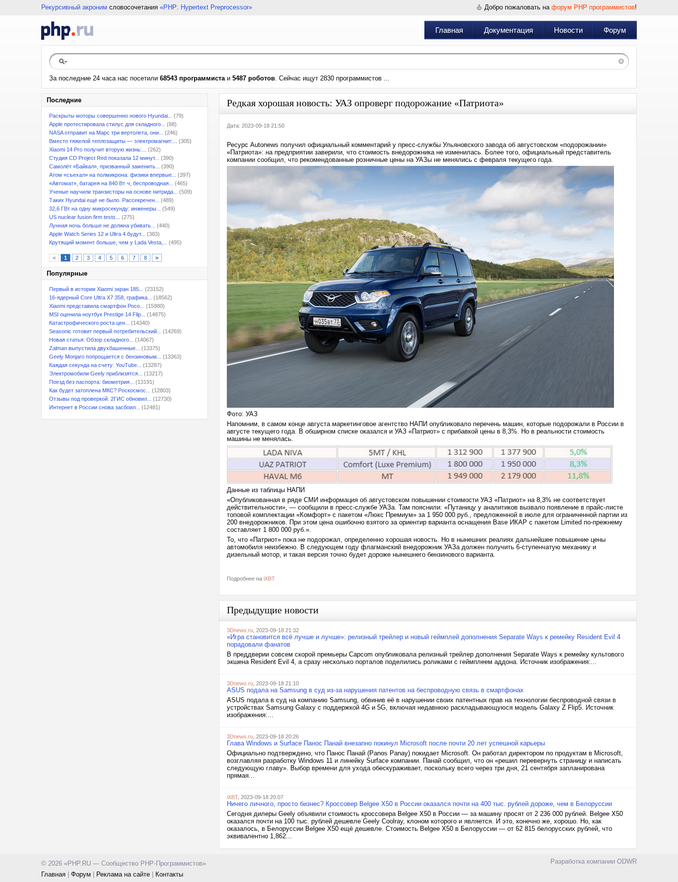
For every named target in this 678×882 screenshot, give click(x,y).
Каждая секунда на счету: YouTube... (95, 365)
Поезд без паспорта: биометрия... (91, 382)
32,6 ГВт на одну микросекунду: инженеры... (105, 209)
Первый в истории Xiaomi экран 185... (96, 289)
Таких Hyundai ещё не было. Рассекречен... (104, 200)
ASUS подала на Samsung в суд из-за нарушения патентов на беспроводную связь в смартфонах (375, 690)
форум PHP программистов (593, 7)
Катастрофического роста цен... (89, 323)
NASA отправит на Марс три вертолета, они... (106, 133)
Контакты (169, 874)
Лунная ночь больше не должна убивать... (102, 225)
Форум (615, 30)
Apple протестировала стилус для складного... (107, 124)
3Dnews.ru (240, 630)
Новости (568, 30)
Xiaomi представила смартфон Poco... (96, 306)
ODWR (627, 861)
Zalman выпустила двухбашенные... (94, 348)
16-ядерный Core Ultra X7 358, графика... (100, 297)
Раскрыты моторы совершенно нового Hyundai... (110, 116)
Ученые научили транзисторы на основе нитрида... (113, 192)
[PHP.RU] (67, 30)
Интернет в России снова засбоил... (94, 407)
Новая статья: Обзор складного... (91, 340)
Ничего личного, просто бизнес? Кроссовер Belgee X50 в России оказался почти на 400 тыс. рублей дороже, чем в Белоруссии (419, 804)
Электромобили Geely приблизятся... (95, 373)
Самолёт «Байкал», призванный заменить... (104, 166)
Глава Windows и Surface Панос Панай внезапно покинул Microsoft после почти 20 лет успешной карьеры (386, 743)
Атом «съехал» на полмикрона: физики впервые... (112, 175)
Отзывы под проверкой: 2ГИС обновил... (100, 399)
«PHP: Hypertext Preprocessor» (206, 7)
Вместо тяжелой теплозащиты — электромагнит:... (113, 141)
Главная (449, 30)
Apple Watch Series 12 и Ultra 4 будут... (97, 234)
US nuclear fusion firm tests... (84, 217)
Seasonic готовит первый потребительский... (105, 331)
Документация (508, 30)
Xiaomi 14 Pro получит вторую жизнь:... (97, 149)
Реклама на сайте (123, 874)
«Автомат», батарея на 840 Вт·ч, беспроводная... (111, 183)
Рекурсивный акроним (74, 7)
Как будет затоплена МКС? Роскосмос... (99, 390)
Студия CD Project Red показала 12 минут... (104, 158)
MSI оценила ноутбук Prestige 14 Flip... (97, 314)
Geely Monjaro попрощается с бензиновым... (105, 357)
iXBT (269, 579)
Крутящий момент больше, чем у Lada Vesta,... (108, 242)
